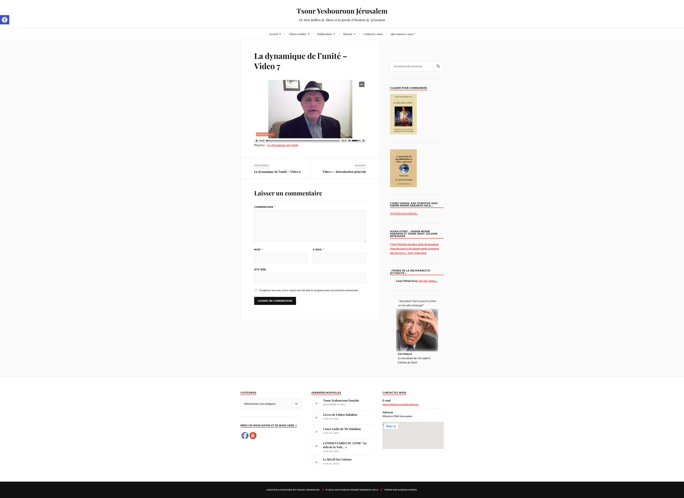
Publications (324, 34)
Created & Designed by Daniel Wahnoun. (294, 489)
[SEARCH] (438, 66)
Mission (347, 34)
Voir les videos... (428, 280)
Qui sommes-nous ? (403, 34)
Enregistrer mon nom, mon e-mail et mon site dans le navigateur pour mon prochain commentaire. (309, 290)
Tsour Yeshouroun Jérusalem (342, 10)
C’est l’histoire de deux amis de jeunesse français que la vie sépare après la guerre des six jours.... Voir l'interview (414, 248)
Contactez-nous (373, 34)
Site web (260, 269)
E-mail (318, 249)
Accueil (273, 34)
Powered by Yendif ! (265, 134)
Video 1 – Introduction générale (344, 172)
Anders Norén (407, 489)
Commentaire (265, 207)
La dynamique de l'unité (283, 145)
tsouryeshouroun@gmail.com (401, 404)
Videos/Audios (297, 34)
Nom (258, 249)
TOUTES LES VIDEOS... (404, 213)
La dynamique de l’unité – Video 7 (300, 60)
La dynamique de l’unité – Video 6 (277, 172)
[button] (4, 19)
